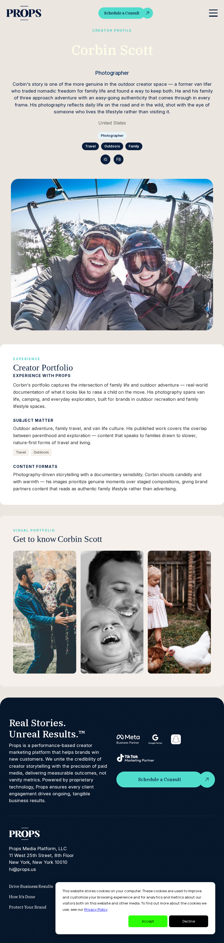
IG (105, 159)
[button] (213, 13)
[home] (24, 13)
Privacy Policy (95, 909)
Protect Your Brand (27, 907)
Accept (148, 921)
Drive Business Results (31, 886)
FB (118, 159)
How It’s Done (22, 896)
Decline (188, 921)
